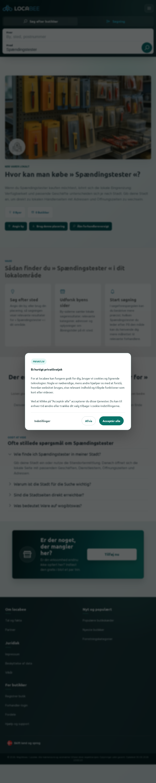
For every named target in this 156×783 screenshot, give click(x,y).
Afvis (88, 421)
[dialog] (78, 391)
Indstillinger (42, 421)
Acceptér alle (111, 421)
